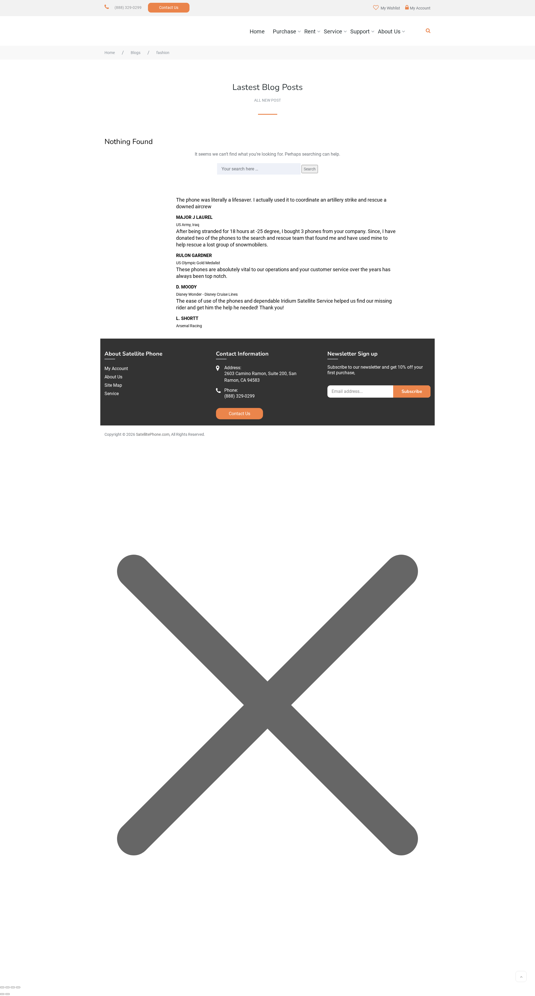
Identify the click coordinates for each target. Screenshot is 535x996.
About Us (389, 31)
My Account (420, 8)
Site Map (113, 385)
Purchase (284, 31)
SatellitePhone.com (152, 434)
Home (257, 31)
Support (360, 31)
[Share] (13, 987)
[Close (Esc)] (18, 987)
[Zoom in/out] (2, 987)
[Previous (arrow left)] (2, 994)
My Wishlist (390, 8)
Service (333, 31)
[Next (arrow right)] (7, 994)
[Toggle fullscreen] (7, 987)
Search (310, 169)
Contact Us (168, 7)
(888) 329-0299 (128, 7)
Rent (310, 31)
